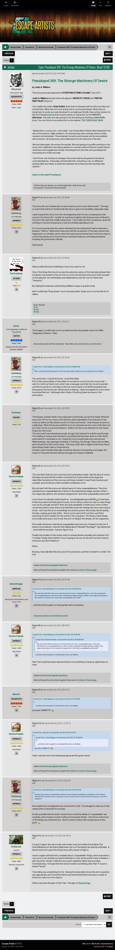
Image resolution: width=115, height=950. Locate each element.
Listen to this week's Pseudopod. (46, 175)
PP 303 (36, 312)
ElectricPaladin (16, 476)
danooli (16, 694)
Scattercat (16, 846)
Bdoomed (16, 89)
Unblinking (16, 213)
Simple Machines (107, 944)
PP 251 (36, 310)
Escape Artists (8, 943)
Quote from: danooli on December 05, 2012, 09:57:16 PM (54, 733)
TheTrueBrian (16, 273)
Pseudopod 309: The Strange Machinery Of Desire (69, 81)
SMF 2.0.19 (86, 944)
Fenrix (16, 326)
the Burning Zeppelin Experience (54, 565)
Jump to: (78, 924)
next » (108, 54)
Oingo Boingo (84, 883)
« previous (8, 54)
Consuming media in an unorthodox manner (51, 616)
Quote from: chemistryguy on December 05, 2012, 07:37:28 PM (57, 635)
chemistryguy (16, 584)
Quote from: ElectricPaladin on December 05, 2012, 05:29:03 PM (57, 589)
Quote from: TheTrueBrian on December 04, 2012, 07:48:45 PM (57, 367)
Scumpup (16, 412)
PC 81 (36, 307)
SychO (111, 946)
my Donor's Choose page (86, 570)
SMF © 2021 (95, 944)
